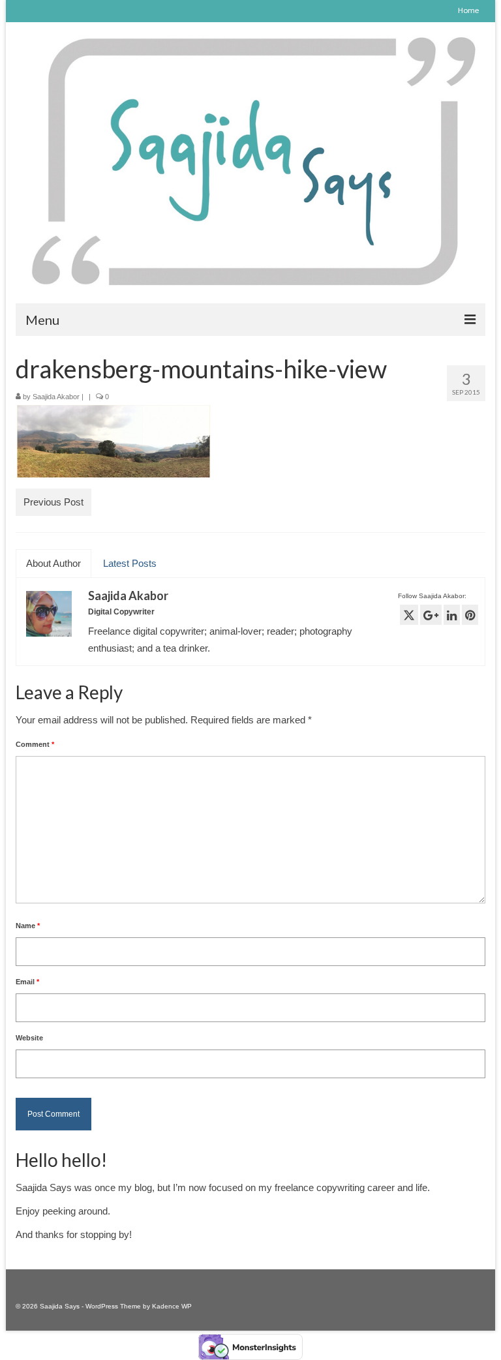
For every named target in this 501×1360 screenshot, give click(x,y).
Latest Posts (130, 563)
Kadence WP (172, 1306)
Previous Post (53, 501)
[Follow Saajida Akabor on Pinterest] (470, 615)
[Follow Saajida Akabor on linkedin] (452, 615)
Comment (35, 744)
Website (29, 1038)
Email (27, 982)
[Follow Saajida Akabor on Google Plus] (431, 615)
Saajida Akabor (56, 396)
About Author (53, 563)
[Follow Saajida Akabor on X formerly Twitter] (409, 615)
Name (28, 925)
